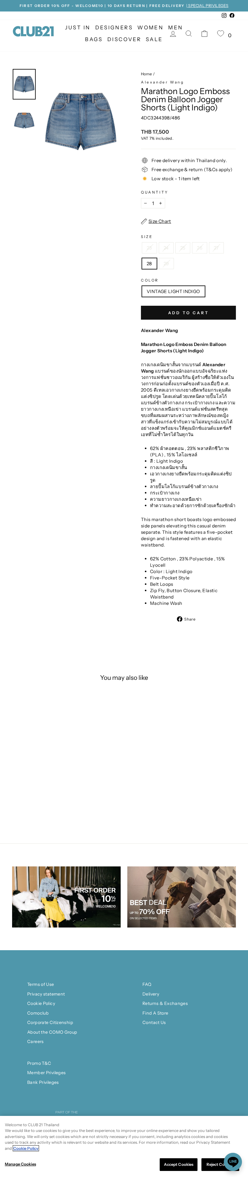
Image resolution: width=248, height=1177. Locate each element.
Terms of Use (40, 984)
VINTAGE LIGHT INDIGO (173, 291)
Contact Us (154, 1022)
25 (183, 248)
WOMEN (150, 27)
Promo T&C (39, 1063)
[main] (124, 1146)
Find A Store (155, 1013)
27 (216, 248)
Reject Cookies (220, 1164)
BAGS (94, 39)
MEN (175, 27)
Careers (35, 1041)
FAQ (146, 984)
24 (166, 248)
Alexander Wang (162, 82)
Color (150, 280)
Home (146, 74)
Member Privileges (46, 1072)
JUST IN (78, 27)
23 (149, 248)
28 (149, 263)
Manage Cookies (20, 1164)
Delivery (150, 994)
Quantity (154, 192)
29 (166, 263)
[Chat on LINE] (233, 1162)
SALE (154, 39)
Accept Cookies (179, 1164)
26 (199, 248)
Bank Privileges (43, 1082)
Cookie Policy (41, 1003)
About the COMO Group (52, 1032)
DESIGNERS (114, 27)
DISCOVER (124, 39)
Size (147, 236)
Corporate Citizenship (50, 1022)
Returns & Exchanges (165, 1003)
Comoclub (38, 1013)
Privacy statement (46, 994)
